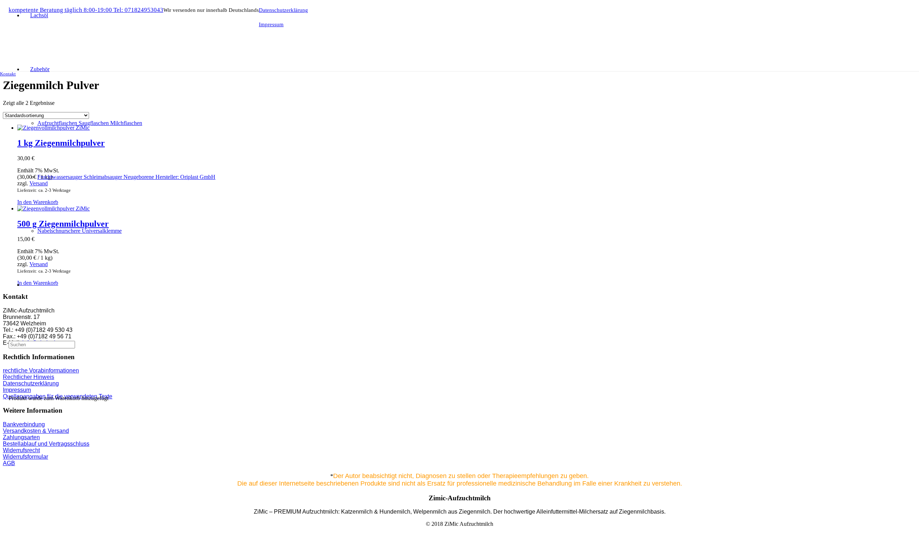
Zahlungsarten (21, 437)
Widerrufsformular (25, 457)
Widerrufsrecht (21, 450)
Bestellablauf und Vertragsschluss (46, 444)
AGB (9, 463)
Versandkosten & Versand (36, 431)
